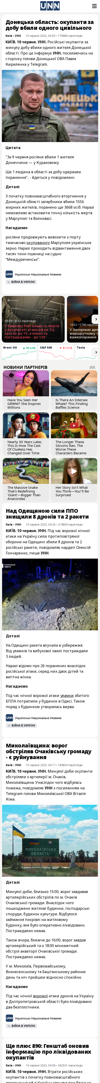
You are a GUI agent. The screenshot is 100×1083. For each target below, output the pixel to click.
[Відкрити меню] (94, 6)
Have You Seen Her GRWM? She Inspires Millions (24, 403)
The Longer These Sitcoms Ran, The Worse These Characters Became (71, 447)
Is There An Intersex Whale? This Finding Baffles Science (72, 403)
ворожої (40, 995)
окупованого (38, 242)
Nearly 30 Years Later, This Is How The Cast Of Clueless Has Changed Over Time (24, 447)
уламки (67, 695)
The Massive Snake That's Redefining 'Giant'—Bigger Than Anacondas (23, 493)
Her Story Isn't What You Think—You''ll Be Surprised (72, 491)
